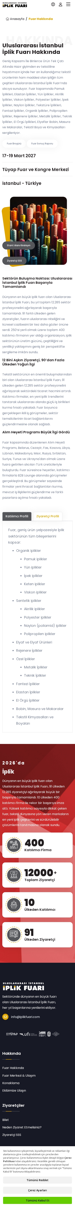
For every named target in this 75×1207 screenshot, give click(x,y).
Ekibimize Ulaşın (14, 1090)
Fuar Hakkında (13, 1068)
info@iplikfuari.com (25, 1017)
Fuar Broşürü (14, 143)
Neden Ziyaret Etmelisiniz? (22, 1127)
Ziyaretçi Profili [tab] (47, 516)
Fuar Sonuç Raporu (42, 143)
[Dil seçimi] (53, 4)
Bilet (5, 1120)
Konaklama (10, 1083)
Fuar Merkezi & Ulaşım (19, 1075)
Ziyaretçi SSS (14, 260)
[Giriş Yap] (60, 4)
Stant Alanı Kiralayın (18, 245)
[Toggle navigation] (68, 4)
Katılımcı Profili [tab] (17, 516)
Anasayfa (16, 19)
